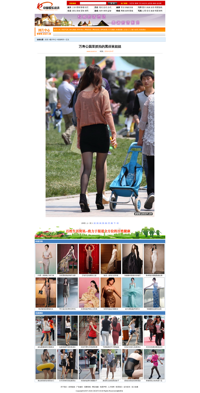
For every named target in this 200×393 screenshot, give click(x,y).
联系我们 (119, 387)
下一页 (116, 223)
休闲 (105, 11)
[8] (112, 223)
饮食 (131, 7)
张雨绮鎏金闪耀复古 (111, 309)
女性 (152, 7)
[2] (95, 223)
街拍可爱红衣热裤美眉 (89, 347)
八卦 (74, 7)
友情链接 (71, 387)
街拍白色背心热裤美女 (132, 347)
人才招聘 (111, 387)
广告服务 (79, 387)
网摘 (123, 11)
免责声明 (103, 387)
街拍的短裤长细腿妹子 (89, 381)
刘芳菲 (132, 3)
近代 (105, 7)
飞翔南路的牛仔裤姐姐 (111, 347)
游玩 (74, 11)
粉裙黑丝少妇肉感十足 (154, 381)
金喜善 (149, 3)
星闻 (78, 7)
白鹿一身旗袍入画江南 (46, 275)
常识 (123, 7)
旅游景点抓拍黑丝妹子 (111, 381)
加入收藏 (135, 387)
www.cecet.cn (92, 51)
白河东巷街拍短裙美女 (67, 381)
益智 (109, 11)
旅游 (152, 11)
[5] (103, 223)
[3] (97, 223)
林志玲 (144, 3)
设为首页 (127, 387)
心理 (144, 11)
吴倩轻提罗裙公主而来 (89, 309)
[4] (100, 223)
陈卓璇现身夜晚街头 (46, 309)
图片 (144, 7)
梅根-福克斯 (157, 3)
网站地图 (95, 387)
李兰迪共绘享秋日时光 (67, 309)
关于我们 (64, 387)
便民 (87, 11)
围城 (131, 11)
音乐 (148, 11)
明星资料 (158, 11)
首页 (46, 40)
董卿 (136, 3)
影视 (82, 7)
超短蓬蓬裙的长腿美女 (46, 347)
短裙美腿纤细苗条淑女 (67, 347)
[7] (109, 223)
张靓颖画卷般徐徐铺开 (132, 275)
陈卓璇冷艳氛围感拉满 (154, 275)
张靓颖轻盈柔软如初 (154, 309)
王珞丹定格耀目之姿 (89, 275)
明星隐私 (158, 7)
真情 (127, 11)
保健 (127, 7)
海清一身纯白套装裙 (111, 275)
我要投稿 (87, 387)
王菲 (140, 3)
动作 (101, 11)
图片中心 (53, 40)
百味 (82, 11)
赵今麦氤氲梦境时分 (132, 309)
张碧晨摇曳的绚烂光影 (67, 275)
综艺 (87, 7)
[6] (106, 223)
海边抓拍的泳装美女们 (46, 381)
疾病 (148, 7)
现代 (101, 7)
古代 (109, 7)
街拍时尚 (61, 40)
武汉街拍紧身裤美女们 (154, 347)
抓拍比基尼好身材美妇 (132, 381)
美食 (78, 11)
